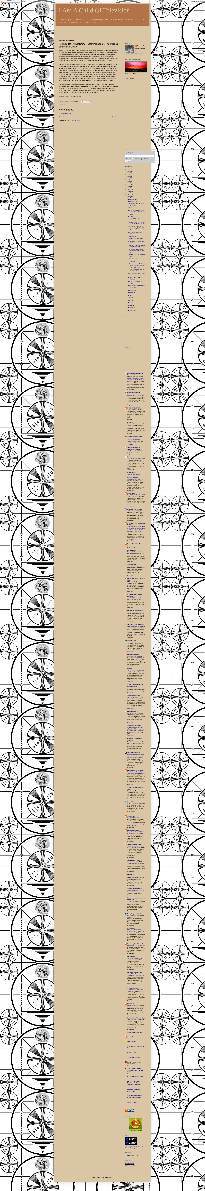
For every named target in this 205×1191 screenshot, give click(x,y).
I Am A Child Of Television (94, 10)
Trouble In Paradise (133, 830)
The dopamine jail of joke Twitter (135, 713)
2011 (128, 182)
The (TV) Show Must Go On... (135, 610)
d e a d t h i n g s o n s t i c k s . (136, 844)
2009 (128, 187)
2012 (128, 179)
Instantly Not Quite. (132, 597)
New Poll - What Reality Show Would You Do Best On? (136, 223)
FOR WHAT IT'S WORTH (134, 860)
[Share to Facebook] (88, 102)
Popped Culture (132, 802)
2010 (128, 184)
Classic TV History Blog (134, 509)
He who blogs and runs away (135, 945)
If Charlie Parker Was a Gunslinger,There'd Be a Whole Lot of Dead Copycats (135, 727)
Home (89, 117)
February (131, 310)
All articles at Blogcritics (134, 1032)
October (130, 290)
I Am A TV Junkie (132, 1102)
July (129, 298)
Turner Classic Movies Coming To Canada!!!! (137, 286)
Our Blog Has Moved (132, 901)
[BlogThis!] (84, 102)
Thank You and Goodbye (133, 612)
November (131, 201)
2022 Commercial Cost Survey (135, 656)
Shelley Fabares (131, 409)
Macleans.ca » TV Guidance (135, 1076)
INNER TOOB (131, 493)
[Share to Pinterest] (90, 102)
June (130, 300)
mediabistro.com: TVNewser (135, 624)
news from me (131, 1041)
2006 (128, 194)
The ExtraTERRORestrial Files (135, 551)
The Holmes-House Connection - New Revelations (134, 218)
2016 (128, 169)
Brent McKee (141, 46)
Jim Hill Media (131, 550)
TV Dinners (130, 1004)
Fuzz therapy (130, 791)
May (129, 303)
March (130, 308)
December (131, 199)
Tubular (129, 668)
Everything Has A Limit (134, 914)
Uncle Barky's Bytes (133, 695)
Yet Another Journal (133, 1037)
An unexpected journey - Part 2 (135, 817)
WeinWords (130, 874)
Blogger (110, 1177)
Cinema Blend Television (134, 436)
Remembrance (132, 259)
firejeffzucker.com (132, 988)
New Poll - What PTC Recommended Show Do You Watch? (136, 269)
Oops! (130, 208)
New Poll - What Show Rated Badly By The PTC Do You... (137, 245)
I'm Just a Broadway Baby (134, 876)
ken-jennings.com (132, 711)
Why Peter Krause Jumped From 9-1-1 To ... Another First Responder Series (135, 439)
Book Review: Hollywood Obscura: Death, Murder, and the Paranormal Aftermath (136, 773)
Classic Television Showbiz (135, 544)
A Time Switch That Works (135, 238)
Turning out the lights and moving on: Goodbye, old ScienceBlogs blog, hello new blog (135, 756)
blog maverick (131, 564)
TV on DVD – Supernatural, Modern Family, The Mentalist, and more (136, 931)
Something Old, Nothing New (135, 944)
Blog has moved (131, 915)
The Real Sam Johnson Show (136, 1018)
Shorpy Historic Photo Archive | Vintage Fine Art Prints (135, 1070)
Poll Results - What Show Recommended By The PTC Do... (137, 250)
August (130, 295)
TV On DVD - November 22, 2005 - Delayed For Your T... (137, 211)
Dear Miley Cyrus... (132, 1019)
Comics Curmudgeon (133, 392)
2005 (128, 197)
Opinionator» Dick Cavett (134, 888)
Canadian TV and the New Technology (136, 204)
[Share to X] (86, 102)
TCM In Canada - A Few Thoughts (135, 278)
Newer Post (62, 117)
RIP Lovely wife (131, 582)
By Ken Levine (131, 640)
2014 (128, 174)
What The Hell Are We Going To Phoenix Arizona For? (136, 264)
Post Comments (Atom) (73, 120)
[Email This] (82, 102)
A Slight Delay (132, 236)
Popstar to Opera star (133, 1005)
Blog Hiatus (130, 742)
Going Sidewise (131, 861)
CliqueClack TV (131, 928)
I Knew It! (130, 214)
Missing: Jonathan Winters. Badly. (136, 890)
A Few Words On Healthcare (134, 566)
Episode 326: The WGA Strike (135, 642)
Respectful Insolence (133, 753)
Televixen (130, 422)
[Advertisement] (97, 31)
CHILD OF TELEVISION (134, 408)
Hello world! (130, 688)
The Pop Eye (131, 956)
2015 (128, 172)
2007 (128, 192)
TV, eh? (129, 457)
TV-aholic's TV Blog (133, 654)
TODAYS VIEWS (132, 1052)
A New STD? (131, 261)
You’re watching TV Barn (134, 972)
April (129, 305)
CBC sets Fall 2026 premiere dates (136, 458)
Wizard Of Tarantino (132, 803)
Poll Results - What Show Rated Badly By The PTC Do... (136, 228)
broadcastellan (131, 473)
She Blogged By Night (133, 1057)
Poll (64, 104)
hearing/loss (131, 816)
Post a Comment (66, 113)
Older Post (115, 117)
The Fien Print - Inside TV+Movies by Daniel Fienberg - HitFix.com (133, 1083)
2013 (128, 177)
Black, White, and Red (133, 510)
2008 (128, 189)
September (131, 292)
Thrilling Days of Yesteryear (135, 770)
